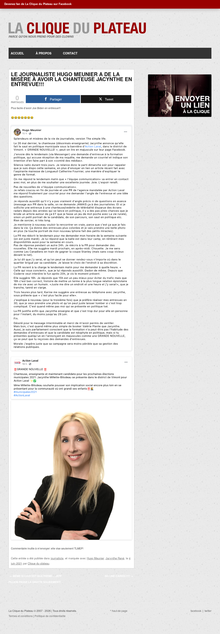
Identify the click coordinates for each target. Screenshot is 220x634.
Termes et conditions (21, 616)
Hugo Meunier (95, 558)
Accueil (17, 53)
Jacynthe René (114, 558)
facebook (196, 610)
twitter (208, 610)
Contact (70, 53)
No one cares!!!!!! (119, 576)
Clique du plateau (38, 563)
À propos (43, 53)
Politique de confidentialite (50, 616)
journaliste (57, 558)
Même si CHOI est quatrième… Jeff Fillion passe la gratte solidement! (35, 579)
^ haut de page (118, 610)
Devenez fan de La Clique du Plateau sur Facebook (38, 4)
